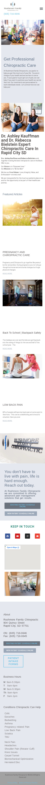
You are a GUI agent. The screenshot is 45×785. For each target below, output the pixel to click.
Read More (7, 273)
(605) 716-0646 (12, 14)
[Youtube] (17, 536)
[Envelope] (37, 536)
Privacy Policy (13, 783)
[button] (41, 8)
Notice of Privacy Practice (28, 783)
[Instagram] (27, 536)
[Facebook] (7, 536)
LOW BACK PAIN (13, 404)
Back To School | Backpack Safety (22, 332)
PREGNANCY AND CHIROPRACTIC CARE (16, 254)
